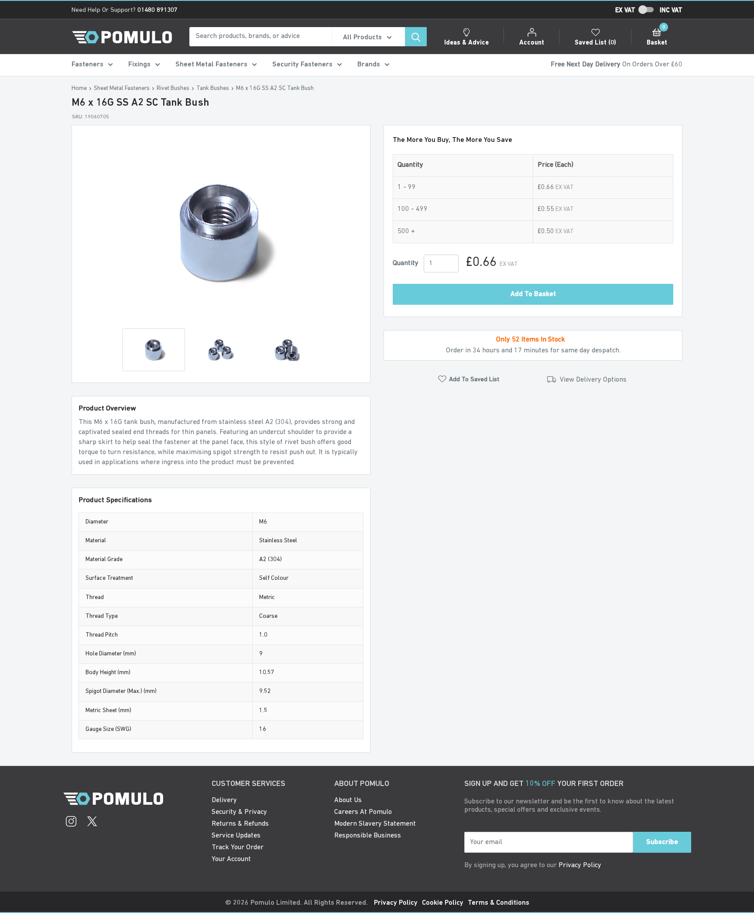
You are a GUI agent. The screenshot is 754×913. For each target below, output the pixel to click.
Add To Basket (533, 294)
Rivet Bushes (173, 88)
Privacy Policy (580, 865)
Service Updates (236, 835)
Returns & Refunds (240, 823)
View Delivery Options (592, 380)
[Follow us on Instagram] (71, 822)
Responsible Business (367, 835)
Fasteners (87, 64)
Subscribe (662, 842)
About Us (348, 800)
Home (79, 88)
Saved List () (595, 43)
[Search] (416, 36)
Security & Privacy (239, 812)
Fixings (139, 64)
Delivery (224, 800)
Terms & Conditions (498, 902)
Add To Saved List (474, 379)
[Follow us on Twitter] (92, 822)
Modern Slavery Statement (375, 823)
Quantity (405, 263)
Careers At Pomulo (363, 812)
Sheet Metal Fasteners (211, 64)
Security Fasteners (302, 64)
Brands (368, 64)
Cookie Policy (442, 902)
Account (531, 43)
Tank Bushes (212, 88)
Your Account (231, 859)
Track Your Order (238, 847)
